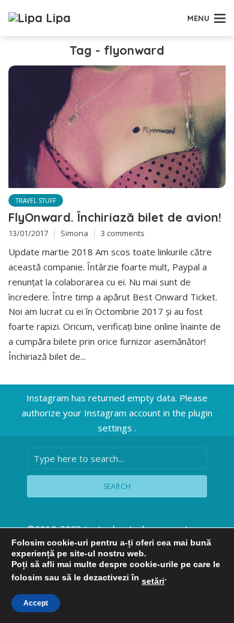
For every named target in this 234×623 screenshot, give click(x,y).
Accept (35, 603)
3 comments (123, 233)
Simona (74, 233)
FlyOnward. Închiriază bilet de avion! (114, 217)
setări (153, 581)
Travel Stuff (36, 200)
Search (117, 486)
